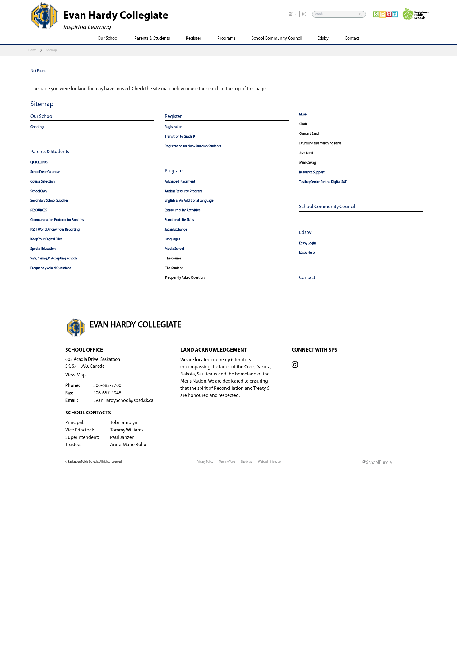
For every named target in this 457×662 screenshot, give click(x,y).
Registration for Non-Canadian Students (193, 146)
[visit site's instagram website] (295, 366)
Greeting (37, 127)
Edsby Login (307, 243)
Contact (307, 277)
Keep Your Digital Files (46, 239)
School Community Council (327, 206)
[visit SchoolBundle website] (377, 462)
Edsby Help (307, 252)
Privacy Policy (205, 461)
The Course (173, 258)
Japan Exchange (176, 229)
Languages (172, 239)
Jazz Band (306, 153)
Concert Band (309, 134)
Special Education (43, 249)
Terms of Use (227, 461)
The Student (174, 268)
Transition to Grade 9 (180, 136)
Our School (41, 116)
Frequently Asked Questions (50, 268)
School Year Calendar (45, 172)
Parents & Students (49, 151)
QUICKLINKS (39, 162)
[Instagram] (304, 14)
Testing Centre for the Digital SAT (323, 182)
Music (303, 114)
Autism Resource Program (183, 191)
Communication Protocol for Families (57, 220)
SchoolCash (38, 191)
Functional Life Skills (179, 220)
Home (32, 50)
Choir (303, 124)
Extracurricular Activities (182, 210)
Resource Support (312, 172)
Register (173, 116)
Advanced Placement (180, 182)
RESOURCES (38, 210)
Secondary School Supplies (49, 201)
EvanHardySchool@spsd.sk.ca (123, 400)
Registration (173, 127)
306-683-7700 (107, 385)
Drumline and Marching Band (320, 143)
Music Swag (307, 163)
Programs (174, 171)
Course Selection (42, 182)
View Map (75, 375)
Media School (174, 249)
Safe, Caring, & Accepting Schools (53, 258)
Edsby (305, 232)
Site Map (246, 461)
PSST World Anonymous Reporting (55, 229)
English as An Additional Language (189, 201)
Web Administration (270, 461)
